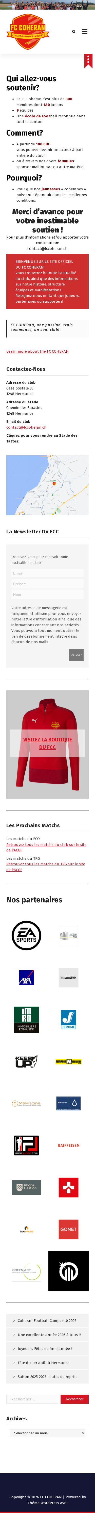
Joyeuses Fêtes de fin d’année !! (45, 1348)
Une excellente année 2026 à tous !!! (49, 1335)
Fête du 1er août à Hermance (43, 1363)
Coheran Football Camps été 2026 (47, 1320)
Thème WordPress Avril (48, 1503)
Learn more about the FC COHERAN (37, 351)
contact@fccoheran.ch (26, 427)
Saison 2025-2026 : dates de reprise (48, 1376)
